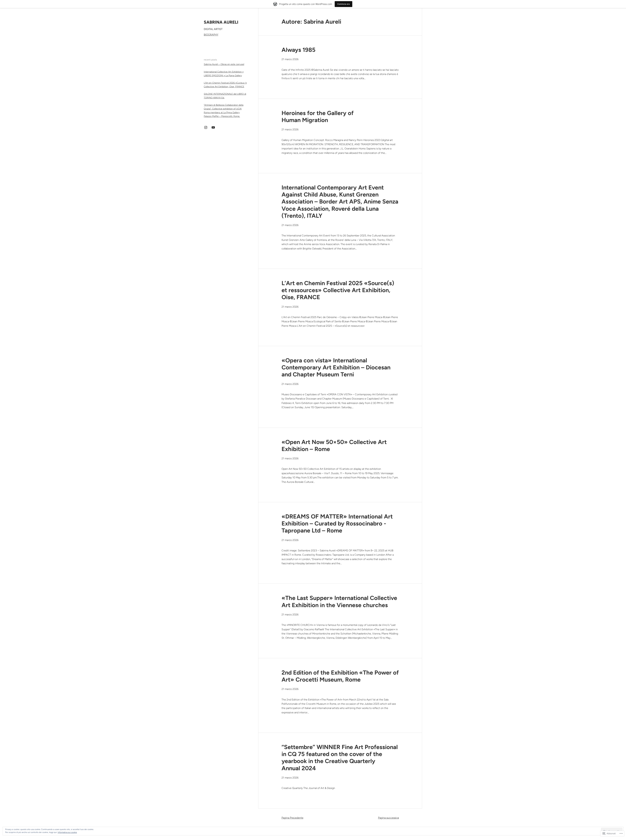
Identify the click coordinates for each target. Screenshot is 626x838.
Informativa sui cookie (67, 832)
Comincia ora (343, 4)
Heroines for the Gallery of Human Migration (318, 116)
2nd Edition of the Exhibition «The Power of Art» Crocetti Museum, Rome (340, 676)
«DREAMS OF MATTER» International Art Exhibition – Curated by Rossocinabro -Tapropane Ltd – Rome (337, 523)
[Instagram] (206, 127)
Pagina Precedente (292, 817)
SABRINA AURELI (221, 22)
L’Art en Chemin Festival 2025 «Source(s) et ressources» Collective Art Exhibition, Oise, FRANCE (338, 290)
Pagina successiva (388, 817)
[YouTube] (213, 127)
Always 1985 (298, 49)
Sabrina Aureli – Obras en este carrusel (224, 64)
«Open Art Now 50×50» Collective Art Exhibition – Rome (334, 445)
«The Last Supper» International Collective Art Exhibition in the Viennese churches (339, 601)
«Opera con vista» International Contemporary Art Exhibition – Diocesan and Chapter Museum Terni (336, 367)
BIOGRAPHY (211, 34)
